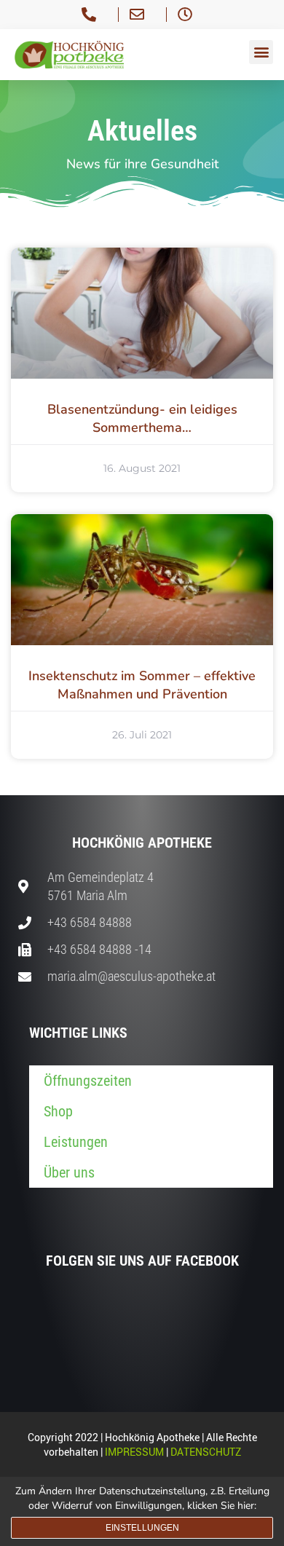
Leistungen (76, 1142)
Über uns (69, 1172)
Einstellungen (142, 1528)
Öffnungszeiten (88, 1080)
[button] (261, 52)
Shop (58, 1111)
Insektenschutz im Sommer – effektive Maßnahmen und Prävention (142, 685)
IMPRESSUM (134, 1452)
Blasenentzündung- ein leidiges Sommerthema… (142, 418)
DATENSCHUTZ (205, 1452)
